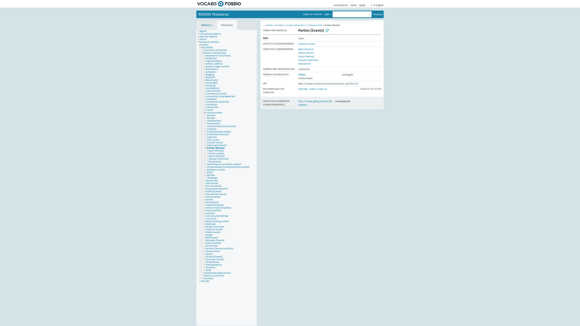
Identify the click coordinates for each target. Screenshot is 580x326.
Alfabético (206, 25)
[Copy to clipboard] (327, 30)
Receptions (304, 63)
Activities (279, 25)
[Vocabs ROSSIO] (219, 4)
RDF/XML (303, 89)
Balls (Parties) (306, 49)
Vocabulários (341, 5)
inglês (327, 14)
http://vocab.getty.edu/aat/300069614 (315, 103)
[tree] (226, 178)
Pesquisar (378, 14)
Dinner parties (306, 52)
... (263, 25)
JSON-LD (322, 89)
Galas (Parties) (306, 56)
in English (378, 5)
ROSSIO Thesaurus (214, 14)
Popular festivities (308, 60)
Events (269, 25)
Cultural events (315, 25)
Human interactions (295, 25)
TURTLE (313, 89)
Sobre (353, 5)
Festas (302, 74)
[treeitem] (204, 31)
